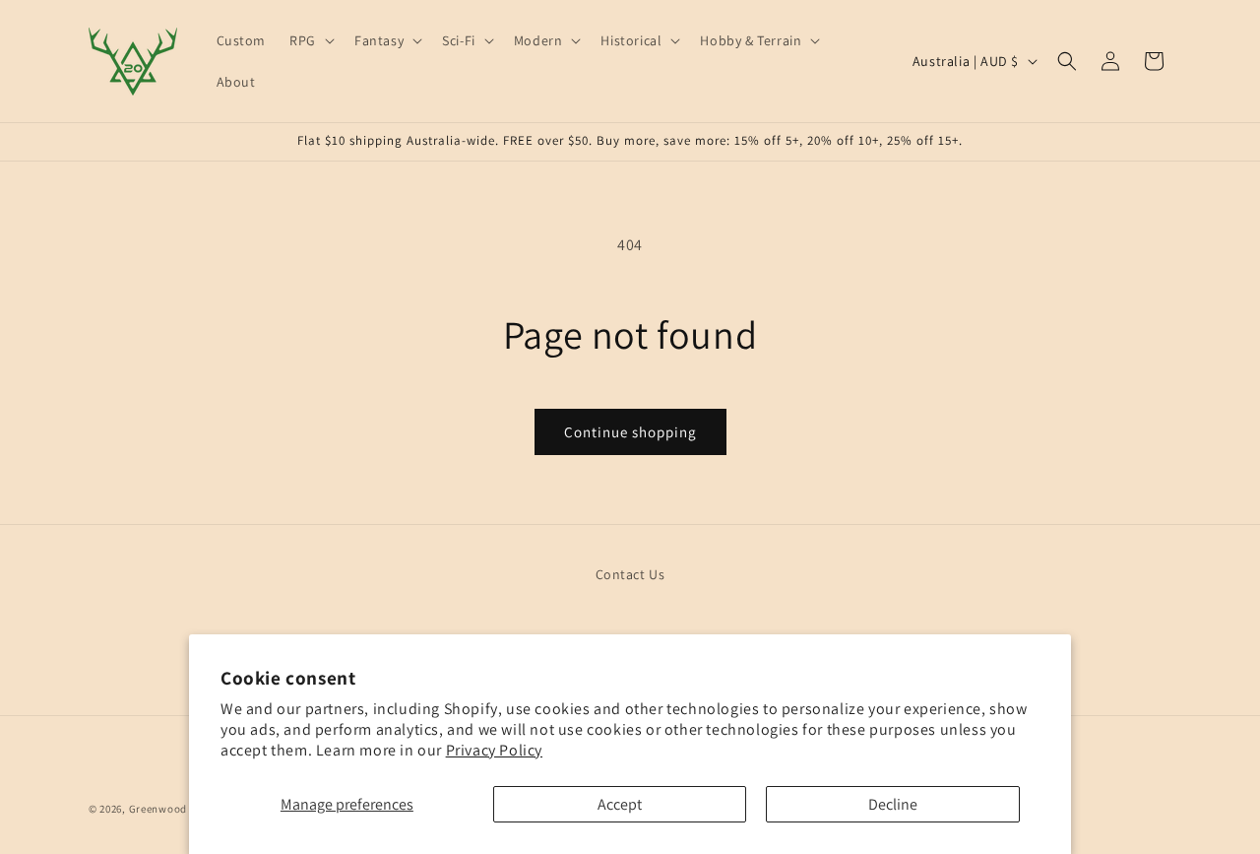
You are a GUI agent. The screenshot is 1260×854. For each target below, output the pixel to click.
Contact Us (630, 574)
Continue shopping (630, 432)
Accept (620, 804)
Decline (892, 804)
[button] (310, 40)
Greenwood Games (178, 809)
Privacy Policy (494, 750)
